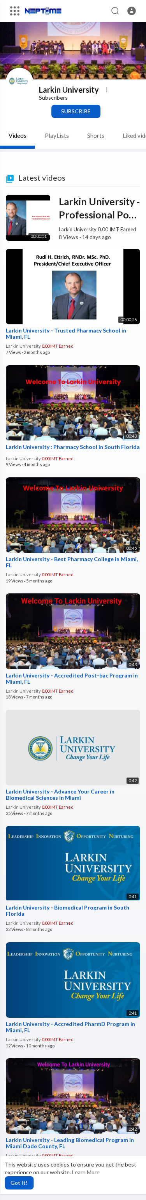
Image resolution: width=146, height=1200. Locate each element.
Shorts (95, 135)
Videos (17, 135)
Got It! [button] (19, 1182)
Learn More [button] (86, 1172)
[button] (131, 11)
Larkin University (69, 89)
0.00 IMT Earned (117, 229)
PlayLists (57, 135)
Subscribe (76, 111)
